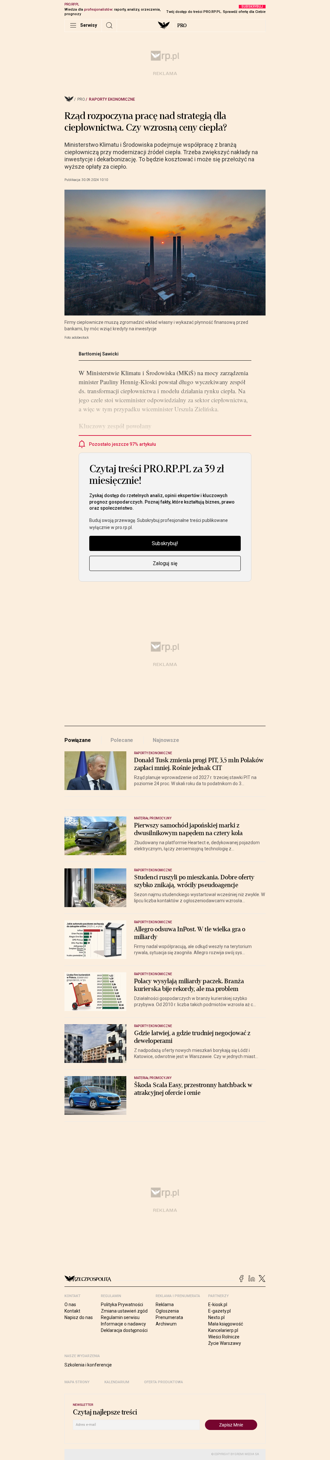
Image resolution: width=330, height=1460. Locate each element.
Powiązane (77, 740)
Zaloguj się (165, 563)
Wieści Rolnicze (223, 1336)
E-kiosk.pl (217, 1304)
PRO (182, 25)
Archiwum (166, 1323)
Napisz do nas (78, 1317)
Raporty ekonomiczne (112, 99)
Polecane (122, 740)
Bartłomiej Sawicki (99, 353)
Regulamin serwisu (120, 1317)
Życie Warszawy (224, 1343)
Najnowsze (166, 740)
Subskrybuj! (165, 543)
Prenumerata (169, 1317)
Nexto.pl (216, 1317)
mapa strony (77, 1382)
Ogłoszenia (167, 1311)
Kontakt (72, 1311)
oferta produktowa (163, 1382)
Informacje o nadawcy (123, 1323)
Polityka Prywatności (122, 1304)
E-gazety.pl (219, 1311)
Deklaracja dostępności (124, 1330)
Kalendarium (116, 1382)
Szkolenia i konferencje (88, 1364)
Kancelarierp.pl (223, 1330)
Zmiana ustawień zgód (124, 1311)
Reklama (165, 1304)
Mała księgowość (225, 1323)
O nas (70, 1304)
